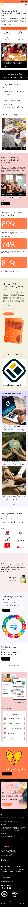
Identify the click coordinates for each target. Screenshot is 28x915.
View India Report (8, 310)
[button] (26, 5)
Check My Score (8, 314)
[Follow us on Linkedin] (7, 888)
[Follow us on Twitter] (5, 888)
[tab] (4, 665)
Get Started (6, 610)
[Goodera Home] (4, 5)
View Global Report (9, 305)
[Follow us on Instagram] (2, 888)
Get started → (5, 658)
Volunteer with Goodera (14, 28)
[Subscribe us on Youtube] (10, 888)
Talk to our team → (7, 774)
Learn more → (5, 203)
